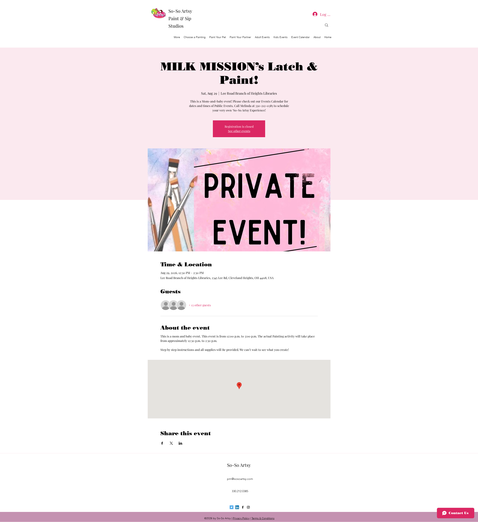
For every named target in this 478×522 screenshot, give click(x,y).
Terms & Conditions (263, 518)
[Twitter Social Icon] (231, 507)
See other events (239, 131)
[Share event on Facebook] (162, 443)
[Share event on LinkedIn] (180, 443)
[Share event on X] (171, 443)
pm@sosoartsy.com (240, 479)
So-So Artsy (239, 465)
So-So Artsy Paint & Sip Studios (180, 18)
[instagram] (248, 507)
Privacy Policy (241, 518)
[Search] (326, 25)
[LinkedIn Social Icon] (237, 507)
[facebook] (243, 507)
